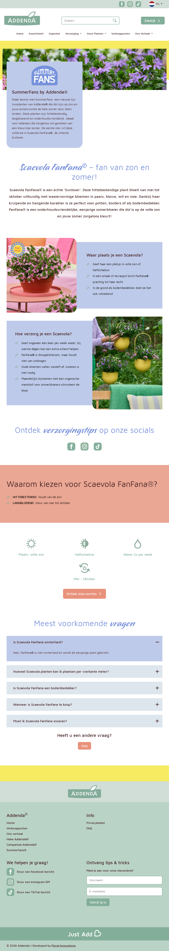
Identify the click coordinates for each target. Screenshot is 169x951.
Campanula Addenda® (22, 844)
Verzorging (72, 33)
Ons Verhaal (143, 33)
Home (19, 33)
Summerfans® (16, 850)
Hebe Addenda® (18, 839)
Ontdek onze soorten (82, 594)
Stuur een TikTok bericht (33, 892)
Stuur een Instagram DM (33, 882)
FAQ (84, 746)
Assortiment (36, 33)
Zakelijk (149, 20)
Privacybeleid (95, 823)
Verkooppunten (120, 33)
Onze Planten (95, 33)
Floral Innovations (63, 945)
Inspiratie (54, 33)
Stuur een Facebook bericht (35, 871)
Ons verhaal (15, 833)
